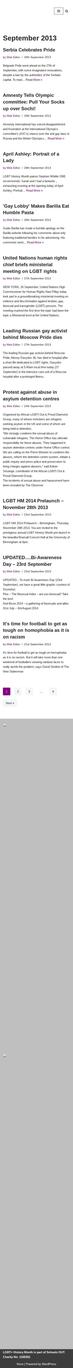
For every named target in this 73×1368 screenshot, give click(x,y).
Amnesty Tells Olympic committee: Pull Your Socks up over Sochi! (33, 102)
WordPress (49, 1364)
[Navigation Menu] (58, 11)
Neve (20, 1364)
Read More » (34, 79)
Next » (10, 703)
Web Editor (13, 57)
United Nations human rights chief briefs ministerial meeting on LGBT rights (35, 264)
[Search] (66, 11)
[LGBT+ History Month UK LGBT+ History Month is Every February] (14, 11)
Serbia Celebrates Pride (29, 49)
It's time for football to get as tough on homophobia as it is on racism (36, 630)
